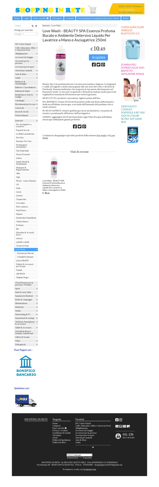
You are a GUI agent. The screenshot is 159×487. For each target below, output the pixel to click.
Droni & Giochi (22, 112)
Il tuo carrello (39, 18)
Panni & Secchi (22, 130)
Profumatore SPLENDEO (21, 146)
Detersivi (46, 26)
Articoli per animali (23, 70)
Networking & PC (22, 314)
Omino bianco (22, 221)
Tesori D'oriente (23, 154)
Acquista (98, 57)
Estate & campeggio (23, 299)
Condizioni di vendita (61, 433)
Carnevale (19, 108)
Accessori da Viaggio (24, 57)
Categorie (56, 426)
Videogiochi (20, 344)
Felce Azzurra (22, 207)
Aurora (19, 238)
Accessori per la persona (22, 62)
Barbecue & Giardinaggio (20, 82)
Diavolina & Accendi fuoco (25, 233)
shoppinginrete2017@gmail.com (108, 465)
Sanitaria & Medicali (24, 296)
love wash (101, 135)
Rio (17, 229)
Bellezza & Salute (22, 91)
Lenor (18, 192)
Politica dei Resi (59, 442)
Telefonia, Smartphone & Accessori (25, 323)
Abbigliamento (21, 53)
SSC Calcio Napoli (23, 44)
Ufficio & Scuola (22, 337)
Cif (17, 184)
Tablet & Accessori (23, 327)
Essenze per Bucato (25, 253)
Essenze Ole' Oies (23, 141)
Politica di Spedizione (61, 440)
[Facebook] (116, 420)
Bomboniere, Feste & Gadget (24, 96)
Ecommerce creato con (79, 469)
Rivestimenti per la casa (25, 104)
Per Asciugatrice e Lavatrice (24, 125)
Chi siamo (57, 18)
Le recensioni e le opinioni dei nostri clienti (98, 18)
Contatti (70, 18)
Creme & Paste (22, 246)
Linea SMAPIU (22, 260)
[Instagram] (120, 420)
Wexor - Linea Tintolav (26, 181)
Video (17, 341)
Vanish (19, 270)
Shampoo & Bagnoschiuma (22, 168)
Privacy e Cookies (60, 430)
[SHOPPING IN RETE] (79, 11)
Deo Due (20, 137)
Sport (17, 288)
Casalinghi (19, 100)
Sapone (19, 214)
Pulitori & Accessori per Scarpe (24, 265)
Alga (18, 177)
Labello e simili (22, 242)
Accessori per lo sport (24, 67)
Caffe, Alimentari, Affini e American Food (25, 49)
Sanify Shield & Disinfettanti (22, 163)
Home (17, 18)
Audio (17, 78)
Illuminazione (21, 303)
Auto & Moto (20, 74)
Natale (18, 311)
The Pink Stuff (22, 151)
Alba (18, 173)
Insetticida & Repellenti (26, 218)
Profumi (19, 225)
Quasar (19, 195)
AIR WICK (20, 274)
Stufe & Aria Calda (23, 292)
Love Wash (56, 26)
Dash (18, 188)
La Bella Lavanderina (25, 134)
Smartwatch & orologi (24, 318)
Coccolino (20, 203)
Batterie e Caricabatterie (25, 87)
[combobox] (26, 33)
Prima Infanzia (21, 115)
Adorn (19, 158)
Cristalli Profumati (25, 257)
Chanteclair (21, 199)
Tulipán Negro (22, 277)
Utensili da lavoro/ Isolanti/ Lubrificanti (24, 332)
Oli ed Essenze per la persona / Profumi (24, 284)
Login (26, 18)
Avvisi (126, 18)
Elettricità (19, 307)
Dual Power (21, 210)
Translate (87, 457)
